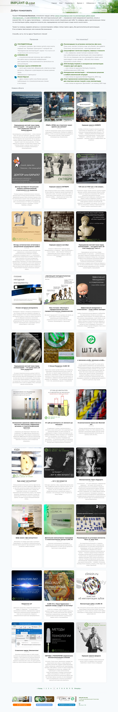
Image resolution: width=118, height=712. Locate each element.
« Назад (39, 688)
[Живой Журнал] (35, 80)
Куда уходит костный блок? (26, 481)
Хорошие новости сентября (59, 245)
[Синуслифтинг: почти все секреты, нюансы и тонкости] (83, 56)
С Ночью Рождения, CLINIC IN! (59, 366)
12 (72, 688)
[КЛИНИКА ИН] (35, 59)
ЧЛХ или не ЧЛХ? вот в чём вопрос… (91, 187)
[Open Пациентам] (73, 3)
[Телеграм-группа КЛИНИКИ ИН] (35, 70)
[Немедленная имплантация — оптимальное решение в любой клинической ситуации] (83, 74)
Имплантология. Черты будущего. (91, 479)
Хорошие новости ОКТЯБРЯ (59, 187)
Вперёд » (77, 688)
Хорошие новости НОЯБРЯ (91, 125)
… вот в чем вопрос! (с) (59, 481)
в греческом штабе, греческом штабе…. (91, 360)
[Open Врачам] (83, 3)
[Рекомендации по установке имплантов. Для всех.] (83, 46)
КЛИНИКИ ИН (35, 18)
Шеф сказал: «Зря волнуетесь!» (27, 538)
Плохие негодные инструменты (27, 308)
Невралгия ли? (27, 604)
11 (69, 688)
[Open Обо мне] (105, 3)
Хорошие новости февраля (91, 656)
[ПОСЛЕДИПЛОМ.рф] (35, 48)
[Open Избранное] (95, 3)
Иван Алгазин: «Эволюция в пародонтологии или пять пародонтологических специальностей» (59, 309)
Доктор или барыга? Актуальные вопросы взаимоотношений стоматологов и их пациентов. (26, 188)
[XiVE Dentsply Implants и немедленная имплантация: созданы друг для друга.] (83, 67)
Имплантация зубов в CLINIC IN (91, 604)
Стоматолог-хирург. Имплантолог (27, 650)
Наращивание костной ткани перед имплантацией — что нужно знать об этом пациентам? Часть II (91, 246)
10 (67, 688)
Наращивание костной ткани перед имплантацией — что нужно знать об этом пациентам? (27, 367)
